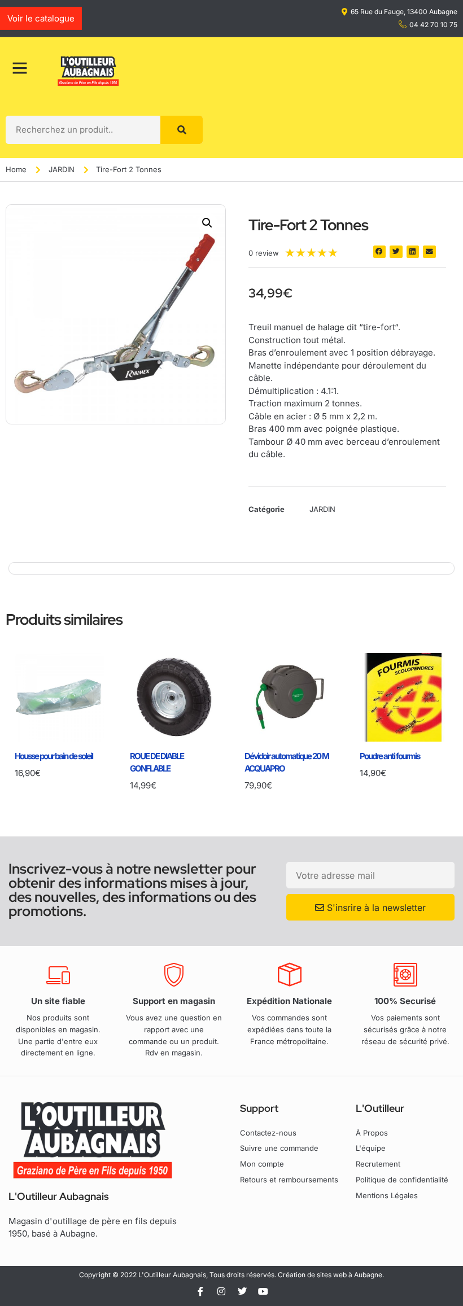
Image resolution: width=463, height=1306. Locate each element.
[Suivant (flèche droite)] (443, 653)
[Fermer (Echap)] (425, 12)
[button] (207, 223)
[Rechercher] (181, 130)
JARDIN (62, 169)
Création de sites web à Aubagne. (331, 1274)
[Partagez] (450, 12)
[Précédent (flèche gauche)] (20, 653)
